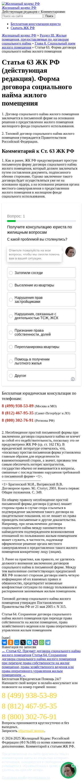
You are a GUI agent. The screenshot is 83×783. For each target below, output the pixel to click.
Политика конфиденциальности (26, 777)
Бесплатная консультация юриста (36, 24)
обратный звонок (31, 731)
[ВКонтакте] (4, 642)
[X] (23, 642)
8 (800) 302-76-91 (18, 420)
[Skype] (29, 642)
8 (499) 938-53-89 (18, 405)
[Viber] (35, 642)
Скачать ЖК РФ (23, 28)
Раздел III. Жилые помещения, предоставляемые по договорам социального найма (35, 39)
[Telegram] (47, 642)
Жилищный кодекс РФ (19, 8)
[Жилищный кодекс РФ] (21, 4)
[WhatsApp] (41, 642)
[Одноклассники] (10, 642)
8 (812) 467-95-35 (18, 413)
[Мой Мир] (16, 642)
